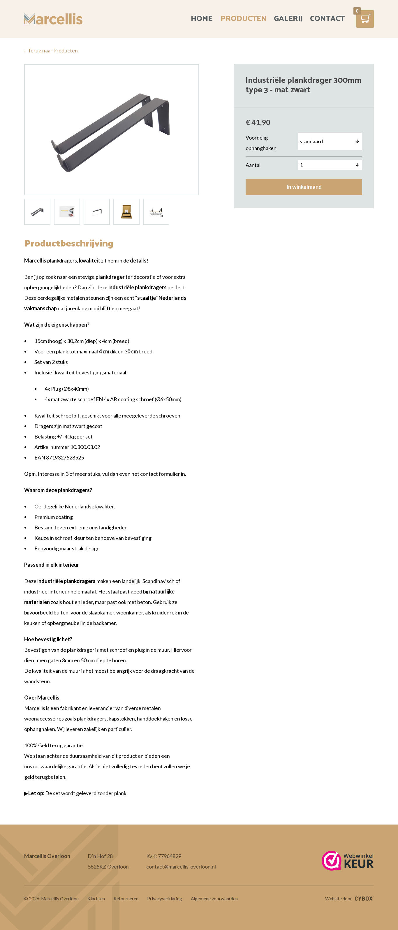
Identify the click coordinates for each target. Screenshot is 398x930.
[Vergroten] (111, 130)
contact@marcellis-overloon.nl (181, 866)
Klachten (96, 898)
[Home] (53, 19)
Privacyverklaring (164, 898)
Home (201, 19)
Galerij (288, 19)
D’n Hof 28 (100, 856)
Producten (244, 19)
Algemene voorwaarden (214, 898)
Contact (327, 19)
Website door (338, 898)
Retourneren (126, 898)
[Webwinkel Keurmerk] (348, 861)
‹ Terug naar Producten (51, 50)
